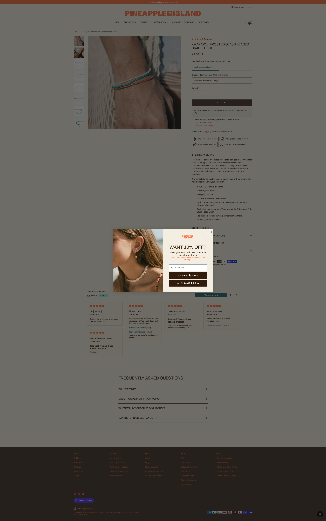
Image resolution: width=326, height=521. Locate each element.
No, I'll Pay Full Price (188, 283)
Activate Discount (188, 275)
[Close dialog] (209, 232)
